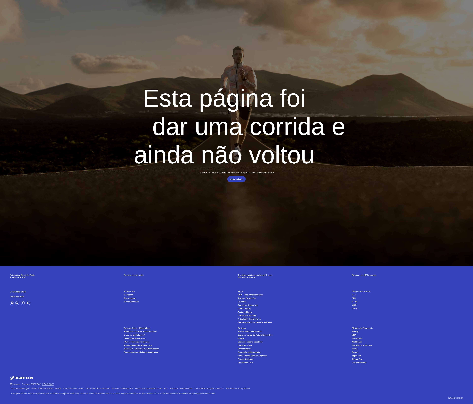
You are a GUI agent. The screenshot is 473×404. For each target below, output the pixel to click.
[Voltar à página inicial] (21, 378)
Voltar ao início (236, 179)
